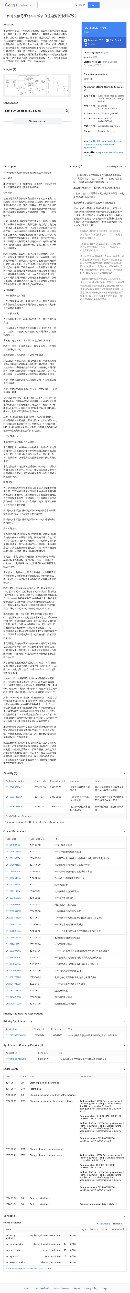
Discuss (88, 155)
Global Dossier (116, 152)
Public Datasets (61, 1288)
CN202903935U (13, 851)
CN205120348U (13, 911)
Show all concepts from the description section (29, 1268)
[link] (13, 1236)
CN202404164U (13, 924)
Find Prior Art (115, 40)
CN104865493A (13, 878)
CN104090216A (13, 865)
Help (104, 1288)
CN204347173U (13, 997)
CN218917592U (13, 977)
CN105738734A (13, 951)
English (104, 52)
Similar (91, 44)
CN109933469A (13, 797)
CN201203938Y (13, 944)
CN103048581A (13, 884)
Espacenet (103, 152)
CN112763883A (13, 806)
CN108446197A (13, 871)
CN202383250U (13, 937)
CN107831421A (13, 891)
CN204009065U (13, 970)
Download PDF (95, 40)
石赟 (95, 57)
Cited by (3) (94, 141)
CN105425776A (13, 787)
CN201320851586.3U (16, 1035)
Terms (77, 1288)
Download (104, 1223)
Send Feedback (42, 1288)
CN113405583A (13, 964)
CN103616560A (13, 858)
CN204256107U (13, 1003)
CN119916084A (13, 957)
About (27, 1288)
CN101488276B (13, 845)
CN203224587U (13, 990)
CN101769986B (13, 904)
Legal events (107, 141)
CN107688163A (13, 931)
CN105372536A (13, 898)
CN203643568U (13, 917)
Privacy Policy (91, 1288)
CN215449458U (13, 984)
